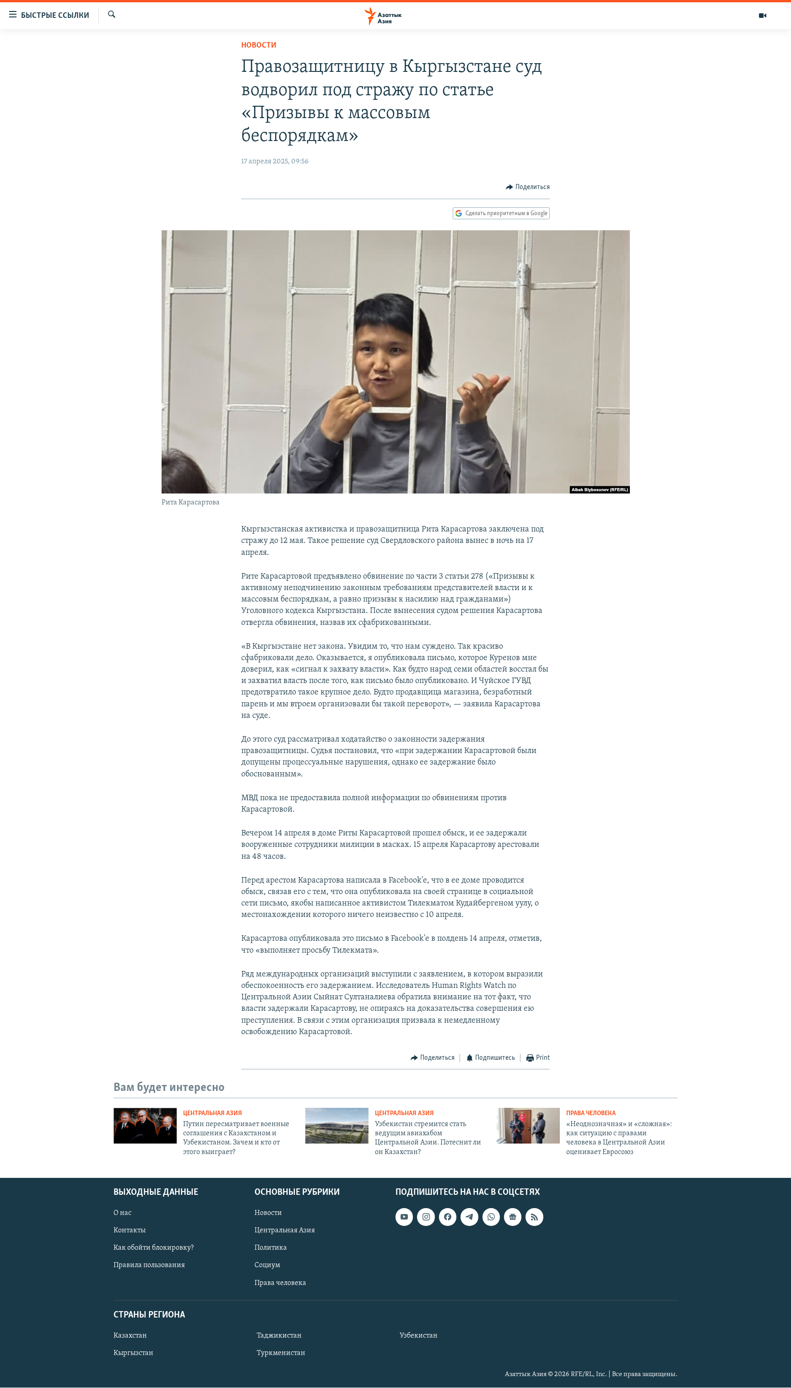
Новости (258, 46)
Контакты (130, 1230)
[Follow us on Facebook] (447, 1216)
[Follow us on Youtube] (404, 1216)
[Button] (528, 187)
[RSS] (534, 1216)
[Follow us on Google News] (512, 1216)
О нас (122, 1213)
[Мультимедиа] (762, 15)
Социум (267, 1265)
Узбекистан (419, 1335)
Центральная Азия (212, 1113)
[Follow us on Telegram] (469, 1216)
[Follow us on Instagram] (425, 1216)
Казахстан (130, 1335)
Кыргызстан (133, 1353)
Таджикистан (279, 1335)
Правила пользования (149, 1265)
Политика (271, 1248)
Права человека (591, 1113)
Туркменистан (281, 1353)
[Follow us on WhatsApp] (491, 1216)
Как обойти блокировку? (154, 1248)
